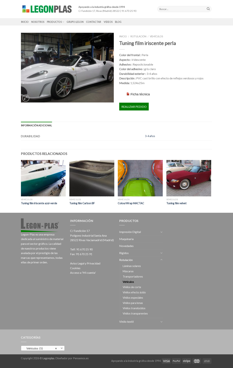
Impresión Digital (130, 232)
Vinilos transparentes (135, 313)
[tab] (36, 125)
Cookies (75, 268)
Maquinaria (126, 239)
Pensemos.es (81, 358)
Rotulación (138, 36)
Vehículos (156, 36)
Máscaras (128, 271)
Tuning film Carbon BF (82, 203)
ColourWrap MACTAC (131, 203)
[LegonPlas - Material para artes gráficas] (47, 9)
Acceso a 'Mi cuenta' (83, 272)
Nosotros (37, 21)
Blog (118, 21)
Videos (108, 21)
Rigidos (124, 253)
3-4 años (150, 136)
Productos (54, 21)
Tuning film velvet (176, 203)
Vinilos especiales (133, 297)
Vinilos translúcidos (134, 308)
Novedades (126, 246)
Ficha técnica (140, 94)
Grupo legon (75, 21)
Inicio (25, 21)
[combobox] (43, 348)
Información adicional (36, 125)
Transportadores (133, 276)
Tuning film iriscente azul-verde (39, 203)
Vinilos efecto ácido (134, 292)
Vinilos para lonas (133, 302)
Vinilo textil (126, 321)
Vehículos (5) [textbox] (41, 348)
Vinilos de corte (132, 287)
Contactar (93, 21)
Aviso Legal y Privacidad (85, 263)
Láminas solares (132, 266)
